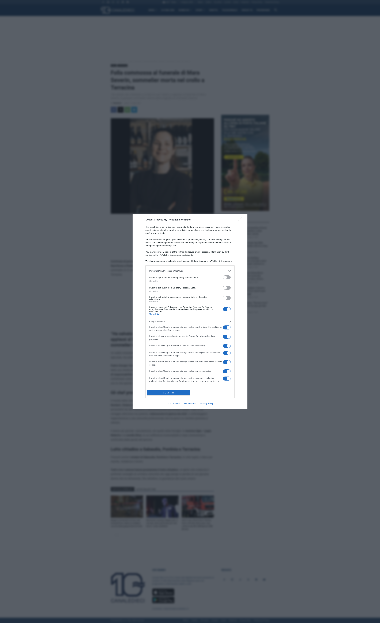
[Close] (241, 220)
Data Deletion (173, 403)
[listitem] (190, 270)
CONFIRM (168, 393)
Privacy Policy (206, 403)
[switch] (227, 277)
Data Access (190, 403)
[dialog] (190, 311)
